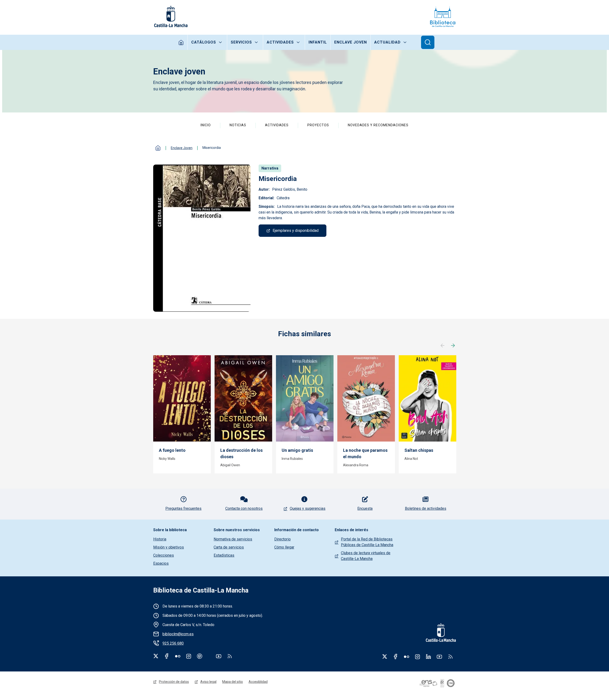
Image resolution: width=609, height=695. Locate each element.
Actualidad (387, 42)
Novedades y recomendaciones (378, 125)
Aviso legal (208, 682)
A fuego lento (172, 450)
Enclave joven (350, 42)
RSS (450, 656)
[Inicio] (443, 16)
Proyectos (318, 125)
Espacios (161, 563)
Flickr (177, 656)
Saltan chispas (418, 450)
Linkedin (428, 656)
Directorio (282, 539)
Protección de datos (174, 682)
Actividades (280, 42)
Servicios (241, 42)
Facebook (166, 656)
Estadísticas (224, 555)
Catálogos (203, 42)
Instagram (188, 656)
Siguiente (453, 346)
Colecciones (163, 555)
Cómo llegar (284, 547)
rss (229, 656)
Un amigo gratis (297, 450)
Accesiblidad (258, 682)
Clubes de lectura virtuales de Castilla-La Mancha (365, 556)
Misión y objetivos (168, 547)
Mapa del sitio (232, 682)
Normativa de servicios (233, 539)
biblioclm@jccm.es (178, 634)
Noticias (238, 125)
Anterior (442, 346)
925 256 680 (173, 643)
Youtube (218, 656)
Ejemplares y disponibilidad (296, 230)
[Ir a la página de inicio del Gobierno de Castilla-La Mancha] (170, 16)
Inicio (181, 42)
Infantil (318, 42)
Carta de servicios (229, 547)
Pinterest (199, 656)
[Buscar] (427, 42)
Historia (159, 539)
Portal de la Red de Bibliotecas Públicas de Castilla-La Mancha (367, 542)
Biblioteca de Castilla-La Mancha (200, 590)
